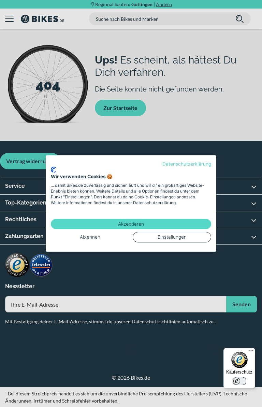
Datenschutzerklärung (186, 164)
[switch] (239, 381)
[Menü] (251, 352)
